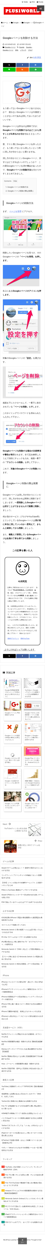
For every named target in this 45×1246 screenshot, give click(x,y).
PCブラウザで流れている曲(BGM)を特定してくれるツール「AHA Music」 (23, 1207)
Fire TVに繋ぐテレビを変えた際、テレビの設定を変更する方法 (23, 1176)
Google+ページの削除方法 (17, 187)
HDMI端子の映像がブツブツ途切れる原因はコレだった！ (22, 1113)
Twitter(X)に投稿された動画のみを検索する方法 (19, 1101)
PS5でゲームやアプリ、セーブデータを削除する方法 (23, 1223)
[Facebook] (22, 65)
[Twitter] (9, 65)
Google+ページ (10, 47)
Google (16, 23)
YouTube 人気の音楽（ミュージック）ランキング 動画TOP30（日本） (23, 1168)
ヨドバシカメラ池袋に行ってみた (14, 925)
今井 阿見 (37, 57)
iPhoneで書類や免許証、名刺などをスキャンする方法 (21, 1011)
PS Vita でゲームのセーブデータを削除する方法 (19, 937)
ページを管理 (15, 211)
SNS (16, 50)
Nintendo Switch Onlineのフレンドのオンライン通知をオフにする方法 (23, 1199)
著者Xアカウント (13, 638)
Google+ (27, 23)
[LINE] (9, 70)
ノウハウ (23, 50)
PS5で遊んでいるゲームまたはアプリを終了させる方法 (22, 902)
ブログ (30, 50)
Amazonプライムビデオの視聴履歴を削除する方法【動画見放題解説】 (23, 1192)
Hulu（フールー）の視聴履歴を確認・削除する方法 (20, 1064)
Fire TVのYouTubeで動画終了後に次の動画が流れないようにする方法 (23, 1184)
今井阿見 (22, 581)
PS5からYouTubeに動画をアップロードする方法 (19, 890)
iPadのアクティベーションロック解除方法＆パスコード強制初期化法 (23, 1215)
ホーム (5, 23)
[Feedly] (35, 70)
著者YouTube (25, 638)
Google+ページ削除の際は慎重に (20, 191)
